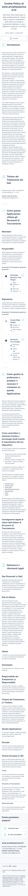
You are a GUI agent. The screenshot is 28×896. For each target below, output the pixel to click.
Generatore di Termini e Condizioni (11, 878)
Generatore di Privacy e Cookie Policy (13, 876)
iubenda (21, 878)
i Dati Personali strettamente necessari (12, 880)
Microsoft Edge (9, 491)
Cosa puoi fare (13, 828)
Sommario (15, 38)
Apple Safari (8, 487)
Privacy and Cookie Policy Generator (9, 884)
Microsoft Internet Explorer (12, 489)
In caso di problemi (15, 835)
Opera (6, 495)
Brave (6, 493)
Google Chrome (9, 484)
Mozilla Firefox (9, 485)
